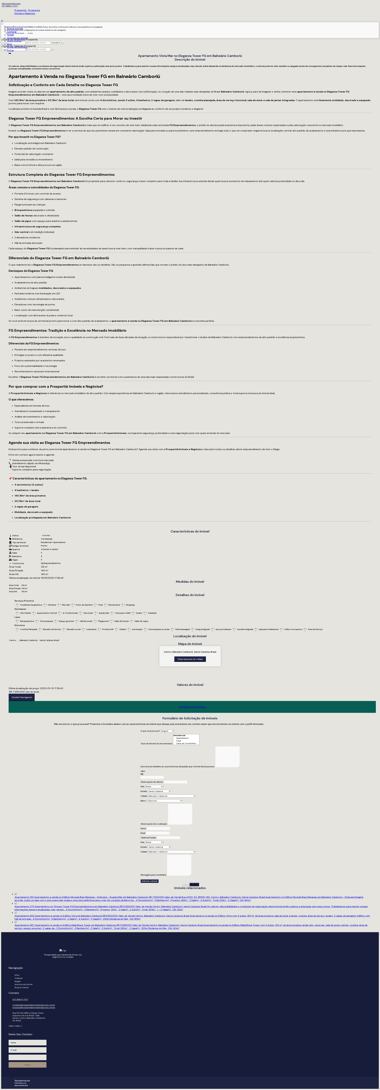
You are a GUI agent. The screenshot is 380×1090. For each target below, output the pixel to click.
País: (143, 786)
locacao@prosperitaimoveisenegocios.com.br (33, 1007)
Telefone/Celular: (148, 837)
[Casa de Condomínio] (186, 743)
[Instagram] (10, 4)
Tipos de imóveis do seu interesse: (156, 743)
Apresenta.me (22, 1080)
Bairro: (143, 801)
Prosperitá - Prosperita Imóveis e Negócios (27, 12)
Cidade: (144, 796)
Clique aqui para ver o (190, 659)
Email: (143, 833)
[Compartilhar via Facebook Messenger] (193, 715)
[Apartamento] (186, 738)
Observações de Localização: (154, 824)
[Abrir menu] (2, 23)
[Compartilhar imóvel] (10, 53)
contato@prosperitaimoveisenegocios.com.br (33, 1005)
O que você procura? (150, 731)
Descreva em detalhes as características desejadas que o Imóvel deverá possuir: (178, 766)
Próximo (194, 884)
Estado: (144, 791)
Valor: (143, 771)
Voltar (185, 884)
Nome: (143, 828)
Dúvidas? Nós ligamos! (22, 697)
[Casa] (186, 741)
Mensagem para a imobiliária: (154, 875)
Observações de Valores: (152, 782)
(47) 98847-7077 (10, 6)
